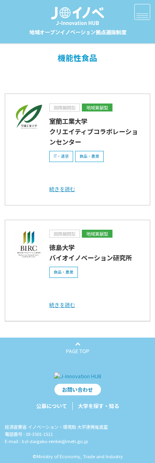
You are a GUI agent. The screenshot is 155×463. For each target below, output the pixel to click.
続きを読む (62, 189)
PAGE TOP (77, 351)
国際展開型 (65, 107)
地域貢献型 (97, 107)
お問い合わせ (77, 389)
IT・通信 (61, 156)
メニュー (142, 12)
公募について (51, 406)
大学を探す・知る (98, 406)
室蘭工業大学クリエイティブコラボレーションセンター (93, 131)
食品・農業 (89, 156)
